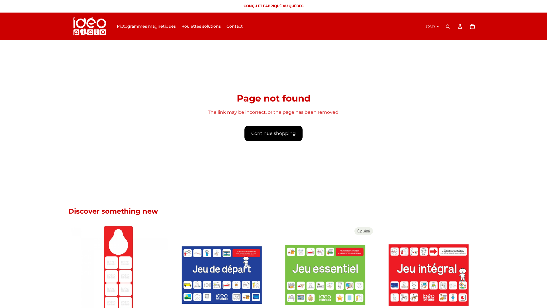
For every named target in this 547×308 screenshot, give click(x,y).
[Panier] (472, 26)
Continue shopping (273, 133)
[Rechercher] (448, 26)
